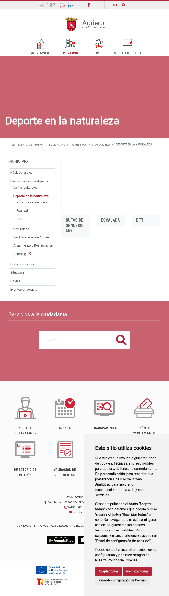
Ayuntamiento (42, 53)
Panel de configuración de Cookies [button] (122, 580)
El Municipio (57, 144)
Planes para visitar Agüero (91, 144)
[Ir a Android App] (60, 539)
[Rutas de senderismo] (75, 186)
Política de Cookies (122, 560)
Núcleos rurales (21, 173)
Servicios (99, 53)
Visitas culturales (25, 188)
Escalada (23, 211)
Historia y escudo (22, 264)
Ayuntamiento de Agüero (26, 144)
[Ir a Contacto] (115, 5)
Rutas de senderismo (32, 202)
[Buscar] (123, 5)
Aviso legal (59, 525)
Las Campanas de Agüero (31, 237)
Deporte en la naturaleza (31, 196)
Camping (20, 254)
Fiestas (15, 281)
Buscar (121, 340)
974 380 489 (74, 507)
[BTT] (146, 186)
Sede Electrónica (127, 53)
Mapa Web (41, 525)
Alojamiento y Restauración (33, 245)
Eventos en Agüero (24, 290)
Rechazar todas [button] (137, 571)
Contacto (24, 525)
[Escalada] (111, 186)
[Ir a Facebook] (89, 5)
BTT (20, 219)
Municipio (70, 53)
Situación (17, 273)
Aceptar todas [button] (108, 571)
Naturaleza (21, 229)
